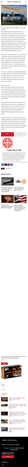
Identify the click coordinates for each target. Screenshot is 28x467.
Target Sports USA (5, 22)
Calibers (10, 400)
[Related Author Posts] (20, 134)
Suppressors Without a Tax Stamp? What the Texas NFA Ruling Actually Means (7, 189)
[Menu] (1, 2)
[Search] (26, 2)
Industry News (8, 168)
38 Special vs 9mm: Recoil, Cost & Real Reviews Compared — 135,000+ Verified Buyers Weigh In (18, 406)
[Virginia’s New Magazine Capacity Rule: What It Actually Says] (7, 196)
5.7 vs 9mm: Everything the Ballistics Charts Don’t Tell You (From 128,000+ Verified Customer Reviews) (17, 421)
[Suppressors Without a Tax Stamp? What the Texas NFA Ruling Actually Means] (7, 178)
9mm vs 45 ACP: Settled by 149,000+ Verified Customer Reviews (17, 398)
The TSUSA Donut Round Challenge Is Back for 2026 (19, 189)
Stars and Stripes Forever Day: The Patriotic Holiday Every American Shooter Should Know (20, 207)
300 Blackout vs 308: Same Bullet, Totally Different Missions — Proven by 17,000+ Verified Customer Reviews (17, 414)
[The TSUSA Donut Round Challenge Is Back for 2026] (20, 178)
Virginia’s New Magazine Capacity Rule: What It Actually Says (7, 206)
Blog (3, 465)
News (4, 16)
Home (3, 6)
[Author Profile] (7, 134)
